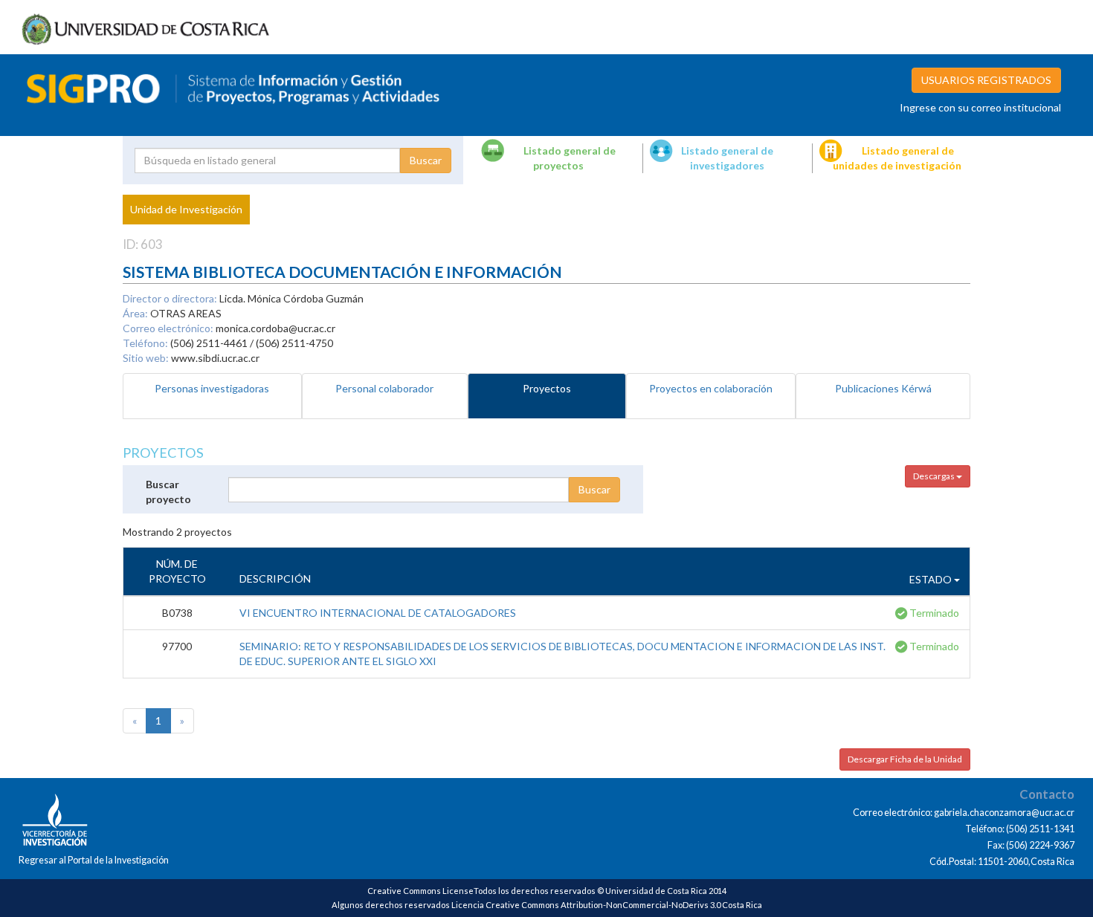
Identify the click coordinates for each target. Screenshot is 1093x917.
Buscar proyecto (168, 491)
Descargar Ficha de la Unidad (905, 759)
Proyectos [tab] (547, 388)
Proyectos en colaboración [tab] (711, 388)
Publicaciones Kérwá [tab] (883, 388)
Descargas (934, 476)
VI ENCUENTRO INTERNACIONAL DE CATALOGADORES (377, 612)
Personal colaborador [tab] (384, 388)
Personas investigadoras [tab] (212, 388)
